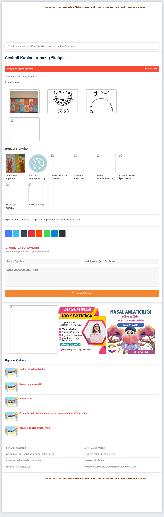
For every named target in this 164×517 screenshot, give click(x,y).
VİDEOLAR (119, 15)
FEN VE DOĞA (83, 15)
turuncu (65, 219)
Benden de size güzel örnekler (35, 427)
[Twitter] (16, 233)
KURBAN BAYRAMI (138, 7)
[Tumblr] (24, 233)
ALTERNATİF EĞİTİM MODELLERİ (76, 7)
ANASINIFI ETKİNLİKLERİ (111, 7)
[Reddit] (39, 233)
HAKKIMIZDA (135, 15)
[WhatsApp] (47, 233)
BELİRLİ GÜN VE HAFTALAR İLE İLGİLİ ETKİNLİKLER (30, 454)
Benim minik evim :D (30, 384)
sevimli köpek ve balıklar (32, 369)
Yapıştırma (75, 219)
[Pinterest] (31, 233)
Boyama (25, 219)
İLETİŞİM (150, 15)
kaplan (47, 219)
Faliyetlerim (25, 398)
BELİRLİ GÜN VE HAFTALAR (57, 15)
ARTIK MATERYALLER (94, 448)
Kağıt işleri (37, 219)
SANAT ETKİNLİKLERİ (16, 448)
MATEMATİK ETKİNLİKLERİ (18, 467)
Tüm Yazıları (151, 69)
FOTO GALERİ (102, 15)
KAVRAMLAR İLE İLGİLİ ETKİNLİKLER (23, 460)
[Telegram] (54, 233)
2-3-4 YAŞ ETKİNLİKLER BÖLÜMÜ (99, 454)
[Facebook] (8, 233)
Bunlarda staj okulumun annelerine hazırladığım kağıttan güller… (54, 413)
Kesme (55, 219)
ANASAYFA (50, 7)
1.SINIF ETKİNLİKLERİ (94, 460)
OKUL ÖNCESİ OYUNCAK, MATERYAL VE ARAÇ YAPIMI (110, 467)
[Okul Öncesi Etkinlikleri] (19, 11)
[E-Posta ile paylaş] (62, 233)
